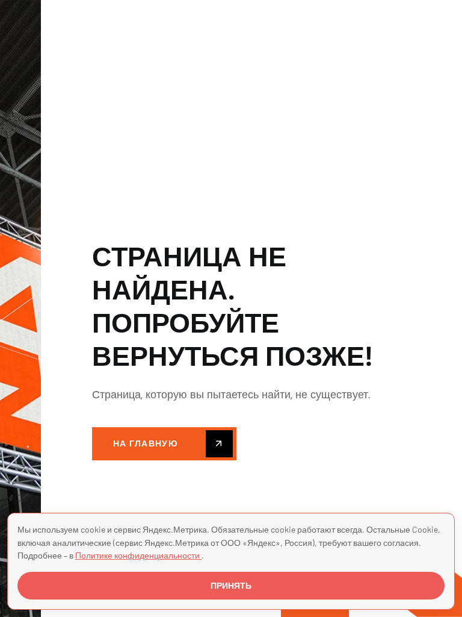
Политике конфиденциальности (138, 555)
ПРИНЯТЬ (231, 585)
